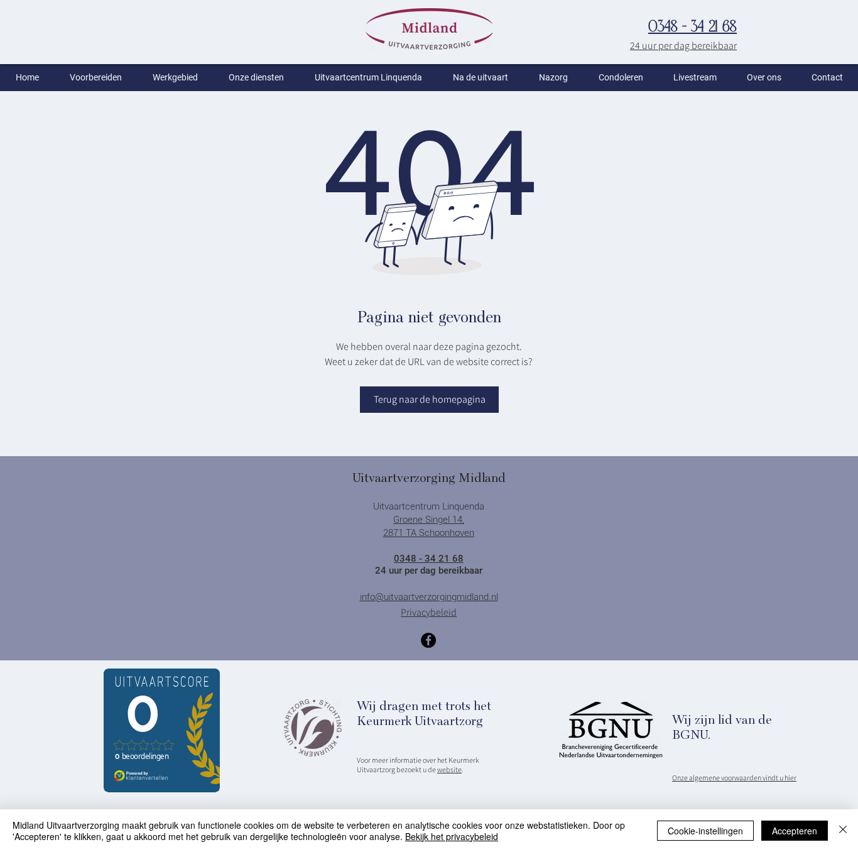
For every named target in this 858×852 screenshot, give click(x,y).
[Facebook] (428, 640)
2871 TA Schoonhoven (428, 532)
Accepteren (794, 830)
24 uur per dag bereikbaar (683, 45)
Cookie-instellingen (705, 830)
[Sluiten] (842, 830)
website (449, 769)
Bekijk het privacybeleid (451, 836)
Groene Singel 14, (428, 519)
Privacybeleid (429, 612)
